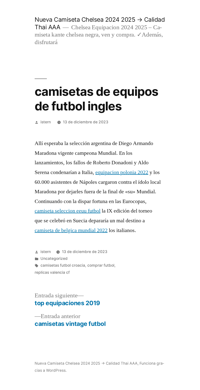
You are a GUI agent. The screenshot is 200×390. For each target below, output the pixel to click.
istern (45, 122)
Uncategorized (54, 258)
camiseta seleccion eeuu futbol (67, 210)
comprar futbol (100, 265)
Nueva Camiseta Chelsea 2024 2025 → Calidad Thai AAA (86, 363)
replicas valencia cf (52, 272)
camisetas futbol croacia (62, 265)
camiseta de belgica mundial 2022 (71, 230)
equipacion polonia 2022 (121, 172)
